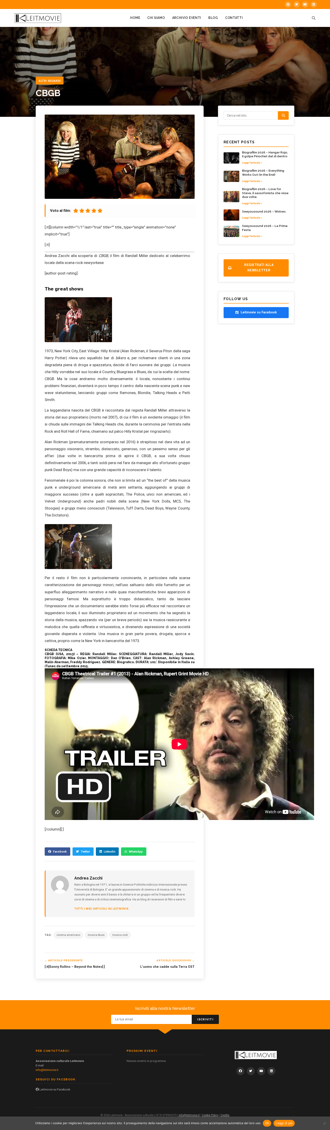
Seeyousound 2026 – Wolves (264, 211)
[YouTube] (305, 4)
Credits (224, 1115)
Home (135, 18)
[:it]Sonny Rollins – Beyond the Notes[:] (75, 967)
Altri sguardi (49, 80)
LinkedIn (109, 851)
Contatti (234, 18)
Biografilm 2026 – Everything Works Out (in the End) (263, 172)
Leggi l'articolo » (252, 162)
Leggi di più (284, 1123)
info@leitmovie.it (47, 1070)
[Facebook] (288, 4)
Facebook (60, 851)
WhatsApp (136, 851)
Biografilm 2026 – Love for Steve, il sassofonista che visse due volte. (265, 193)
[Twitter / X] (296, 4)
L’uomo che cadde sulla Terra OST (167, 967)
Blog (213, 18)
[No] (324, 1123)
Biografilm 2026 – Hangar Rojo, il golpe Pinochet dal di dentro (265, 154)
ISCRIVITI (205, 1019)
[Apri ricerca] (313, 18)
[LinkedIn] (313, 4)
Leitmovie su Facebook (54, 1089)
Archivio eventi (186, 18)
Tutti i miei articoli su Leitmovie (101, 908)
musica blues (96, 935)
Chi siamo (156, 18)
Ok (267, 1123)
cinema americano (68, 935)
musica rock (120, 935)
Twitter (85, 851)
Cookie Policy (210, 1115)
